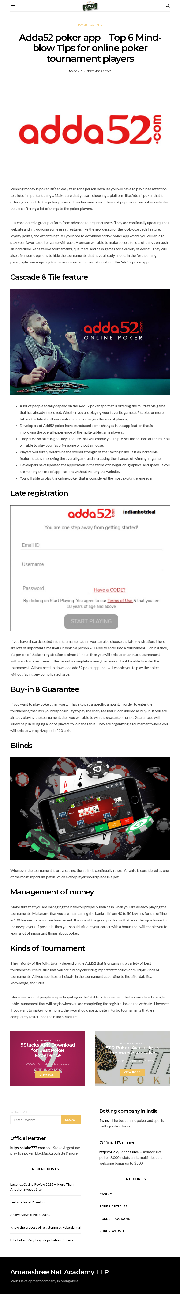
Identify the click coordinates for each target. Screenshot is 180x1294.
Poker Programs (90, 24)
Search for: (18, 1111)
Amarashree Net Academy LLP (59, 1272)
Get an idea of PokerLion (28, 1202)
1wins (104, 1120)
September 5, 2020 (57, 1063)
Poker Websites (114, 1231)
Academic (75, 71)
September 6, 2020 (99, 71)
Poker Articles (113, 1206)
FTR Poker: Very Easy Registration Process (41, 1240)
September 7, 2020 (141, 1061)
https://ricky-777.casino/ (119, 1151)
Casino (105, 1194)
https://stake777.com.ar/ (30, 1147)
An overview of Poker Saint (30, 1215)
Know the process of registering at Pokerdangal (45, 1227)
